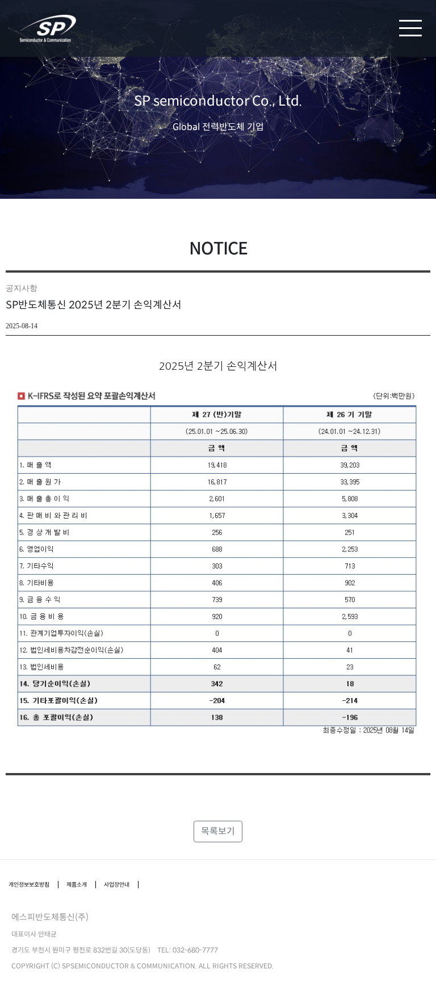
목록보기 (218, 831)
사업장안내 (116, 884)
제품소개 (76, 884)
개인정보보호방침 (29, 884)
